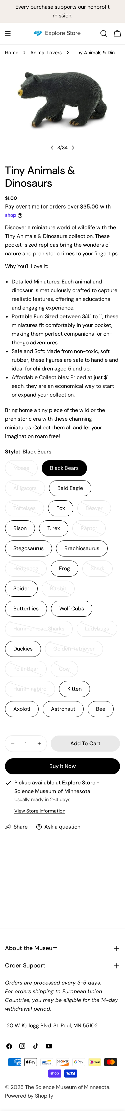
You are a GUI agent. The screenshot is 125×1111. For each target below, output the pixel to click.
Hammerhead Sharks (40, 631)
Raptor (93, 530)
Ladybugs (101, 631)
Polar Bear (30, 671)
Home (11, 53)
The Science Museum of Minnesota (67, 1087)
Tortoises (28, 510)
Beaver (98, 510)
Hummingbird (34, 691)
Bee (100, 708)
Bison (20, 528)
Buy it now (62, 766)
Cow (68, 671)
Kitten (74, 688)
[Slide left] (52, 147)
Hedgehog (30, 571)
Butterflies (26, 608)
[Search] (103, 33)
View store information (39, 811)
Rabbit (62, 591)
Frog (64, 568)
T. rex (53, 528)
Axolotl (21, 708)
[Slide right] (73, 147)
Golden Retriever (77, 651)
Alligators (29, 490)
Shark (102, 571)
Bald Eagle (70, 488)
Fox (60, 508)
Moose (25, 470)
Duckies (23, 648)
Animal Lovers (46, 53)
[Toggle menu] (7, 33)
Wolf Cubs (71, 608)
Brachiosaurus (81, 548)
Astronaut (63, 708)
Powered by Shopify (29, 1095)
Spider (21, 588)
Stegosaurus (28, 548)
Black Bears (64, 468)
